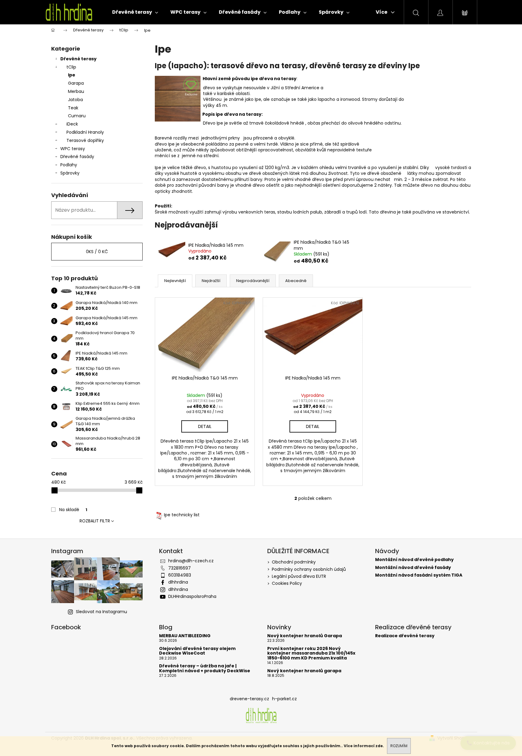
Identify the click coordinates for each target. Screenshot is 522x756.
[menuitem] (135, 12)
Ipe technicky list (182, 515)
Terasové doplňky (85, 140)
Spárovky (70, 173)
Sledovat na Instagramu (101, 612)
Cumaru (77, 116)
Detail (204, 426)
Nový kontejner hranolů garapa (304, 671)
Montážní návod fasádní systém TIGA (418, 575)
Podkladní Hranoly (85, 132)
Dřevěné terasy (78, 59)
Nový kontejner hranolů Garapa (304, 636)
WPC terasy (72, 149)
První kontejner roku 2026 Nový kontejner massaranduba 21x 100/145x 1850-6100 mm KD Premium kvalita (311, 653)
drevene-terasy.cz (249, 699)
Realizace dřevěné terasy (405, 636)
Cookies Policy (287, 583)
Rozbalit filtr (95, 521)
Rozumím (398, 745)
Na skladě (73, 510)
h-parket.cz (284, 699)
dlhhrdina (178, 582)
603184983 (179, 575)
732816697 (179, 568)
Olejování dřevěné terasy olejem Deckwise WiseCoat (197, 651)
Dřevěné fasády (77, 157)
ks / (97, 252)
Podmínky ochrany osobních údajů (309, 569)
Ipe (71, 75)
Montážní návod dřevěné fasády (413, 567)
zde (379, 745)
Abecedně (296, 281)
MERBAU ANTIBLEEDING (185, 636)
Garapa (76, 83)
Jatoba (75, 100)
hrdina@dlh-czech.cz (191, 561)
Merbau (76, 91)
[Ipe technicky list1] (159, 515)
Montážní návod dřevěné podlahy (414, 559)
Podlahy (68, 165)
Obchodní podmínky (294, 562)
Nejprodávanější (252, 281)
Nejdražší (211, 281)
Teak (73, 108)
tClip (71, 67)
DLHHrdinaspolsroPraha (192, 596)
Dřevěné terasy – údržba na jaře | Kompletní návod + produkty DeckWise (204, 668)
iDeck (72, 124)
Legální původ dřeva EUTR (299, 576)
